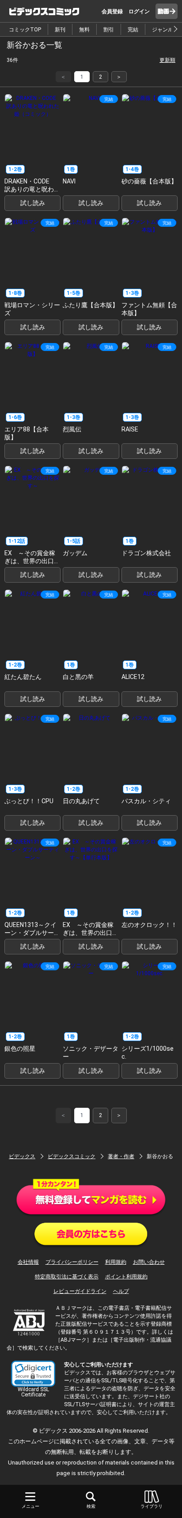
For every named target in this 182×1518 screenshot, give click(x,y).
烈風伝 (72, 429)
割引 (108, 30)
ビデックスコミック (71, 1156)
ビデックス (22, 1156)
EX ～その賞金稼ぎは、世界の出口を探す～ (32, 560)
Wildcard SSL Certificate (33, 1392)
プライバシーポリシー (72, 1262)
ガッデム (75, 553)
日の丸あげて (81, 801)
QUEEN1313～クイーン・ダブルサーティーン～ (32, 932)
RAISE (129, 429)
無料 (84, 30)
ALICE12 (132, 676)
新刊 (60, 30)
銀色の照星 (19, 1048)
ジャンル (162, 30)
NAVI (69, 181)
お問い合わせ (149, 1262)
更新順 (167, 60)
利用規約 (115, 1262)
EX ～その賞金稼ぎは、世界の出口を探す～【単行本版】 (90, 932)
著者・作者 (121, 1156)
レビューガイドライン (79, 1291)
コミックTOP (25, 30)
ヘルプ (121, 1291)
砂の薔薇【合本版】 (149, 181)
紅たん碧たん (23, 676)
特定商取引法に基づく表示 (67, 1277)
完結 (133, 30)
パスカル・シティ (146, 801)
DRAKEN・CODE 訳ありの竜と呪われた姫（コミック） (32, 189)
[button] (33, 1374)
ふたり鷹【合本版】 (90, 305)
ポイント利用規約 (126, 1277)
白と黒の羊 (78, 676)
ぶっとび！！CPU (28, 801)
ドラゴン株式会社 (146, 553)
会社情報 (28, 1262)
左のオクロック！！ (149, 924)
